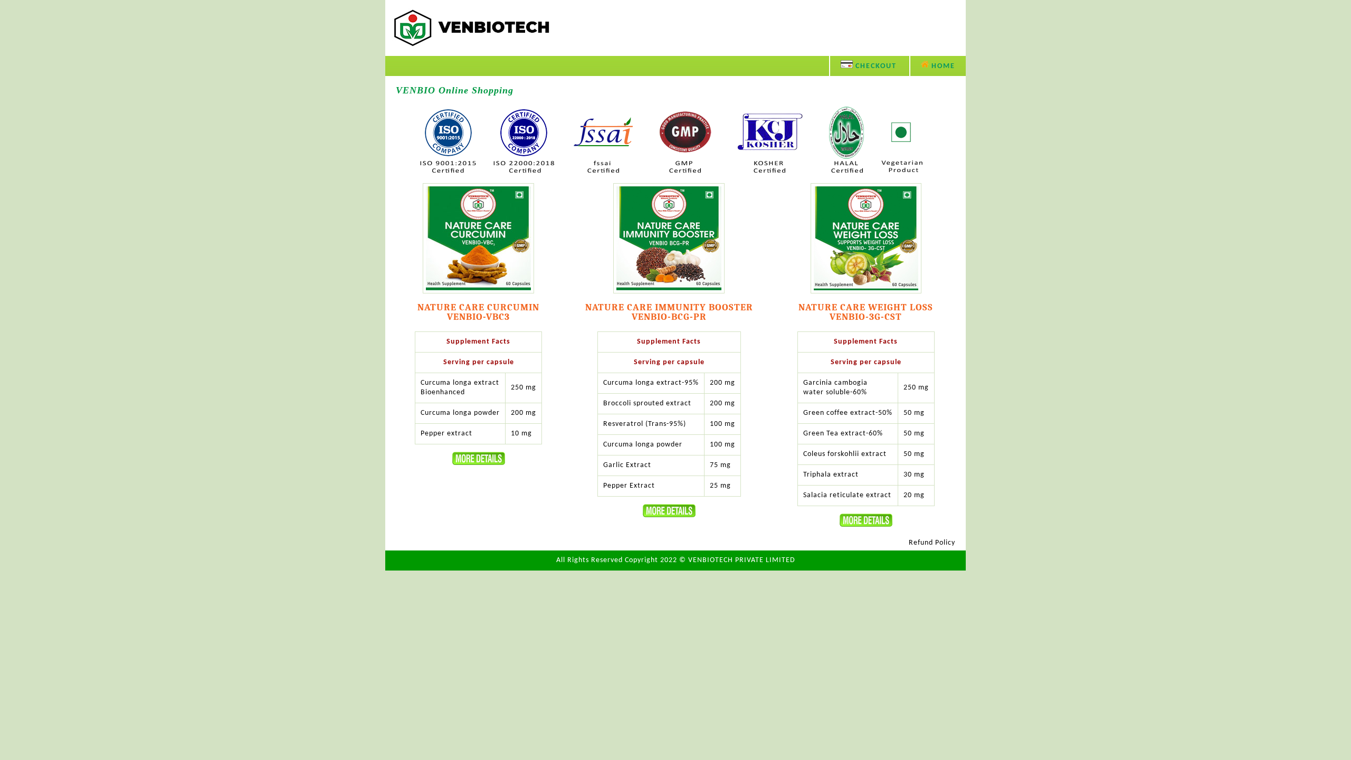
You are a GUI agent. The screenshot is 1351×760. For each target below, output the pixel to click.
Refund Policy (932, 543)
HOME (942, 66)
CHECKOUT (875, 66)
